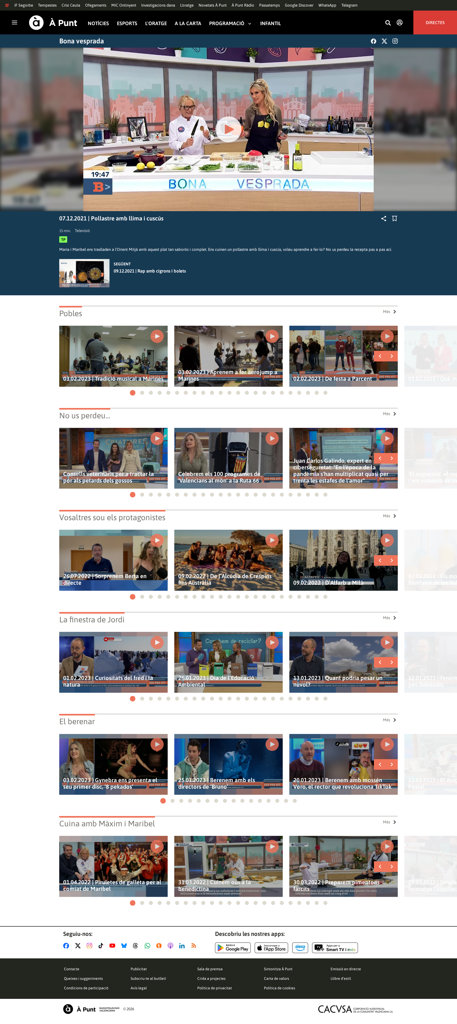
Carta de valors (276, 978)
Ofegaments (95, 5)
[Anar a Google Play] (233, 948)
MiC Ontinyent (123, 5)
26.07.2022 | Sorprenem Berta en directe (105, 579)
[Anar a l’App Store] (271, 948)
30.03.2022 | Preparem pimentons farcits (336, 885)
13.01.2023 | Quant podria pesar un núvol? (337, 681)
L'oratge (187, 5)
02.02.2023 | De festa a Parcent (332, 378)
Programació (226, 23)
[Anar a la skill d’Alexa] (300, 948)
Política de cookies (279, 988)
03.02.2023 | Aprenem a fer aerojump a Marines (227, 375)
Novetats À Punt (213, 5)
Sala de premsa (210, 969)
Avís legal (139, 988)
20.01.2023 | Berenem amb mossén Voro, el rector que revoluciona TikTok (342, 783)
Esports (127, 23)
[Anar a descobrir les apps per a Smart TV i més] (335, 948)
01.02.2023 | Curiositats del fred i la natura (108, 681)
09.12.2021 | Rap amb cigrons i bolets (150, 271)
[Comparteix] (383, 218)
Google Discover (299, 5)
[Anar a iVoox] (160, 946)
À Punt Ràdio (243, 5)
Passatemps (269, 5)
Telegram (349, 5)
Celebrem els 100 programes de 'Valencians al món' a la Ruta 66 (219, 477)
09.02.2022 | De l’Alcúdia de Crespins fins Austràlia (225, 579)
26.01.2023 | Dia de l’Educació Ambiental (216, 681)
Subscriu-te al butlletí (148, 978)
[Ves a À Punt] (53, 22)
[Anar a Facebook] (67, 946)
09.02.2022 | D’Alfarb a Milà (328, 582)
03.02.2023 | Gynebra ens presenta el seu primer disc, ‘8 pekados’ (110, 783)
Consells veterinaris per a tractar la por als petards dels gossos (108, 477)
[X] (384, 41)
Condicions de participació (86, 988)
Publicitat (139, 969)
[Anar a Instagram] (90, 946)
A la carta (188, 23)
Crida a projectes (211, 978)
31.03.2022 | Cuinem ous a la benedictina (214, 885)
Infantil (270, 23)
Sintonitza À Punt (278, 969)
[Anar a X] (79, 946)
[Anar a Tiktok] (102, 946)
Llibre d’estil (341, 978)
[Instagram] (395, 41)
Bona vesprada (81, 41)
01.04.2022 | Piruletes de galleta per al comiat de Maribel (112, 885)
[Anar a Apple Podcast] (171, 946)
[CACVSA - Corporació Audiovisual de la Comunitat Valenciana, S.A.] (356, 1009)
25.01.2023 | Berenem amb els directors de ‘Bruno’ (216, 783)
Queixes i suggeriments (83, 978)
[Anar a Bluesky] (125, 946)
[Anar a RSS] (195, 946)
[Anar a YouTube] (113, 946)
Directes (435, 22)
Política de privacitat (214, 988)
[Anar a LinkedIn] (183, 946)
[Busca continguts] (388, 23)
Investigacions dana (158, 5)
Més (386, 311)
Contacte (71, 969)
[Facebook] (373, 41)
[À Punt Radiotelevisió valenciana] (91, 1009)
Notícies (98, 23)
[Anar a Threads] (137, 946)
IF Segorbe (23, 5)
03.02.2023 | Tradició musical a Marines (113, 378)
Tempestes (47, 5)
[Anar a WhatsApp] (148, 946)
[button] (132, 393)
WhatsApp (327, 5)
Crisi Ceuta (71, 5)
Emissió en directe (346, 969)
